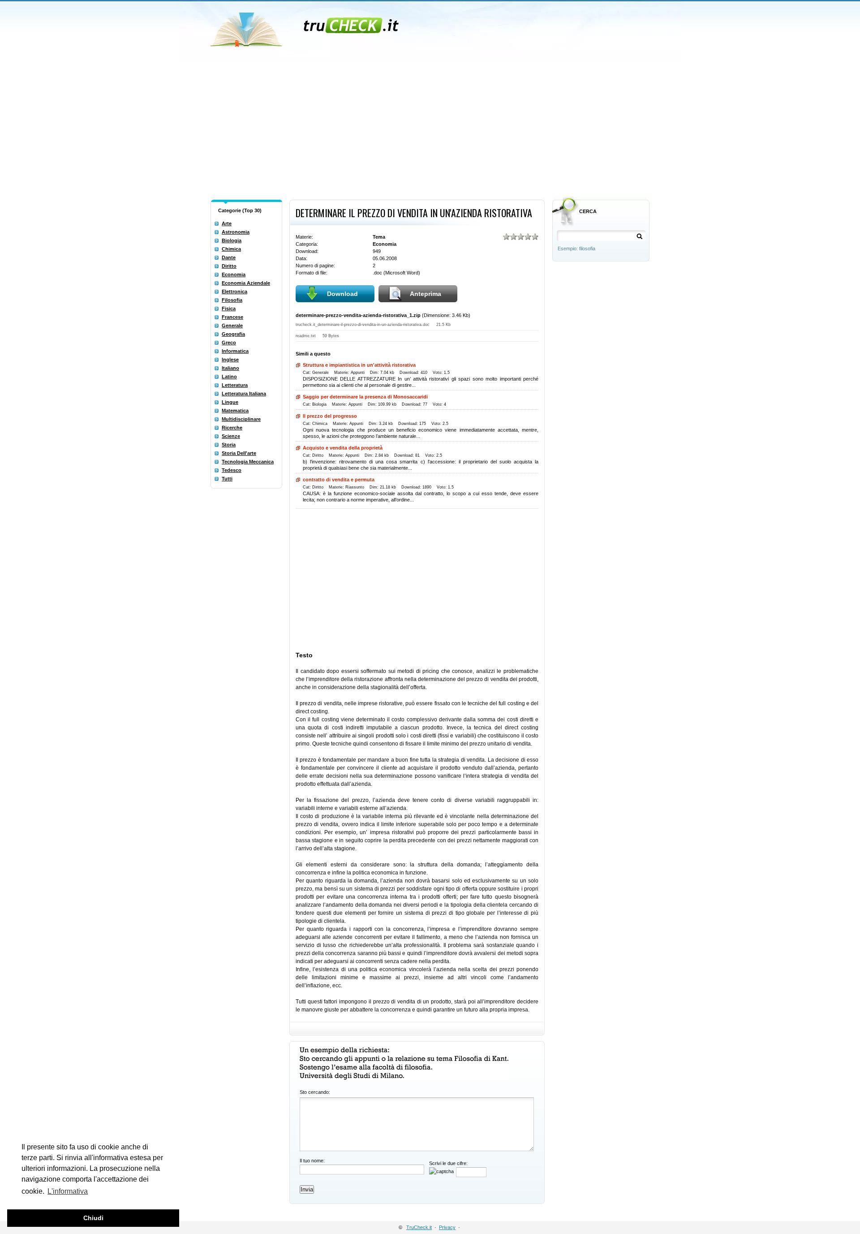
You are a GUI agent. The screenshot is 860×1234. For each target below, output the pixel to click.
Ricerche (232, 427)
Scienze (231, 436)
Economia (233, 274)
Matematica (235, 410)
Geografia (233, 334)
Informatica (235, 351)
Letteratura (235, 385)
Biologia (231, 240)
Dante (229, 257)
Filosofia (232, 300)
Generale (232, 325)
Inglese (230, 359)
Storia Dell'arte (239, 453)
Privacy (447, 1227)
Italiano (230, 368)
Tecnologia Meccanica (248, 461)
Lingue (230, 402)
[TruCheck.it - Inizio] (306, 27)
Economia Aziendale (246, 283)
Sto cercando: (315, 1092)
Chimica (231, 249)
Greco (229, 342)
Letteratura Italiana (244, 393)
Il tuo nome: (312, 1160)
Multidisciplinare (241, 419)
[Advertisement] (430, 129)
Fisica (229, 308)
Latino (229, 376)
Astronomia (235, 232)
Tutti (227, 478)
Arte (227, 223)
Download (342, 293)
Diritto (229, 266)
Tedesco (231, 470)
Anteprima (425, 293)
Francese (232, 317)
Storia (229, 444)
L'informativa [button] (67, 1191)
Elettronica (234, 291)
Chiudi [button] (93, 1217)
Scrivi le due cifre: (448, 1163)
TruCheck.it (419, 1227)
